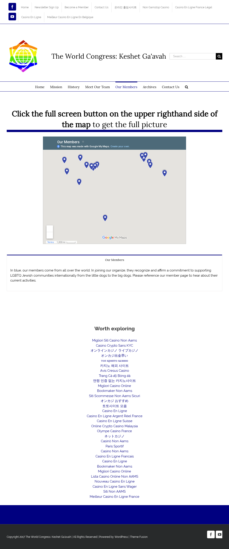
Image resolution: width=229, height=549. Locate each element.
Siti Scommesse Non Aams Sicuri (114, 396)
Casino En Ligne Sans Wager (115, 487)
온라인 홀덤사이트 (125, 7)
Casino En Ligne (31, 17)
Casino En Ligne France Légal (193, 7)
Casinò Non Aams (114, 441)
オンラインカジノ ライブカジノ (114, 350)
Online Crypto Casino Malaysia (114, 426)
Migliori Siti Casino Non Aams (114, 340)
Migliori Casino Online (114, 386)
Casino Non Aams (114, 451)
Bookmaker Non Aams (114, 391)
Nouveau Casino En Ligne (115, 481)
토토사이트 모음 (114, 406)
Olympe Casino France (114, 431)
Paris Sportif (115, 446)
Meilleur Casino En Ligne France (114, 497)
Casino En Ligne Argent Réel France (114, 416)
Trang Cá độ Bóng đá (114, 376)
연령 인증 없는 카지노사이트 (114, 381)
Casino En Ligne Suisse (114, 421)
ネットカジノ (114, 436)
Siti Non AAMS (114, 491)
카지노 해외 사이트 (114, 366)
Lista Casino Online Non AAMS (114, 476)
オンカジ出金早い (114, 356)
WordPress (121, 536)
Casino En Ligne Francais (114, 456)
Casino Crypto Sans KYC (114, 346)
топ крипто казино (114, 361)
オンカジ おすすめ (114, 401)
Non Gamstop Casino (156, 7)
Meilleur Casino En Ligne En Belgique (70, 17)
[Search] (186, 86)
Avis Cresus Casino (114, 371)
